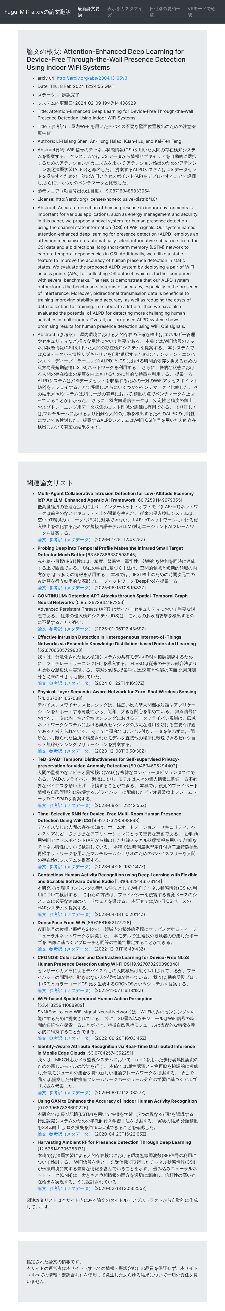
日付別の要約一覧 (165, 12)
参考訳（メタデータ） (71, 539)
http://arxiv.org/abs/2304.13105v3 (92, 78)
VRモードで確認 (201, 12)
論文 (42, 539)
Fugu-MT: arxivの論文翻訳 (37, 12)
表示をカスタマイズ (124, 12)
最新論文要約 (89, 12)
